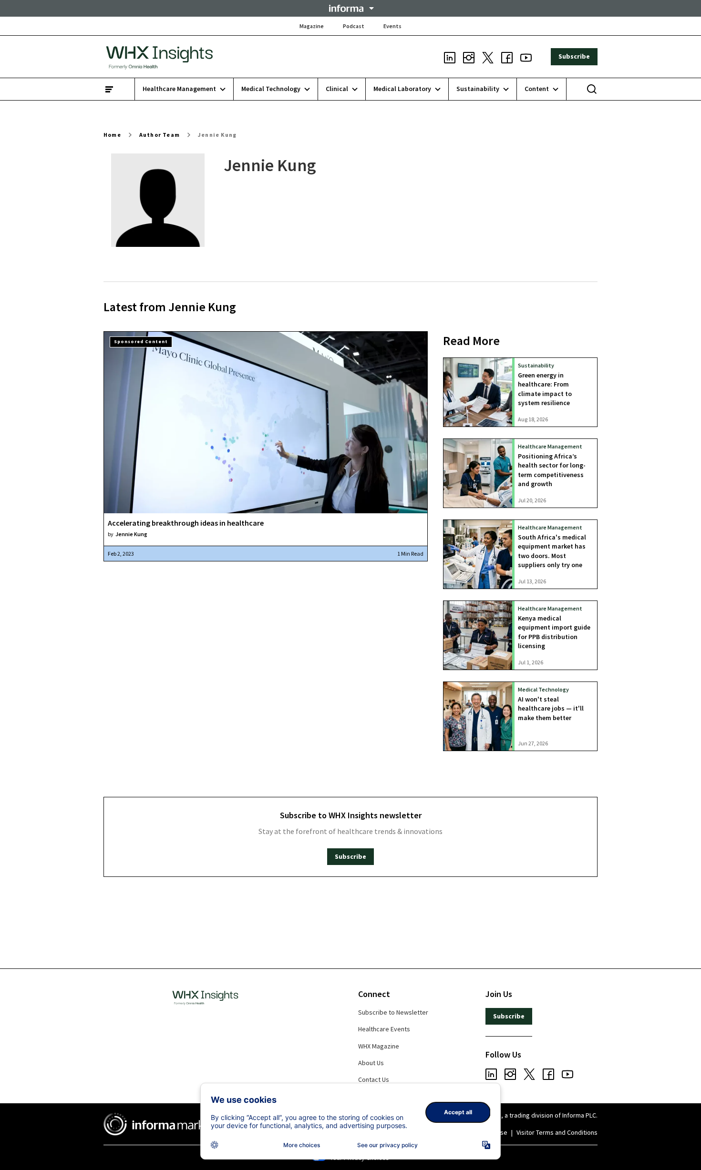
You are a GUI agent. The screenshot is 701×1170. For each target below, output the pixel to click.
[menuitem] (184, 89)
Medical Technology (543, 689)
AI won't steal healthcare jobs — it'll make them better (551, 708)
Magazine (311, 26)
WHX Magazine (378, 1046)
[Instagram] (468, 56)
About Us (371, 1062)
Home (112, 134)
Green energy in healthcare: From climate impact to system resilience (545, 389)
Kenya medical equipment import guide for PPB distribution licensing (554, 632)
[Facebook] (507, 56)
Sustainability (536, 365)
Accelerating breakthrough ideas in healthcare (186, 523)
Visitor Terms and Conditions (557, 1132)
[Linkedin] (449, 56)
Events (392, 26)
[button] (350, 8)
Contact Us (373, 1079)
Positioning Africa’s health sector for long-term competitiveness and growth (552, 470)
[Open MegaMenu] (109, 89)
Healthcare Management (550, 446)
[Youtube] (526, 56)
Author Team (159, 134)
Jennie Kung (217, 134)
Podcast (353, 26)
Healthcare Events (384, 1029)
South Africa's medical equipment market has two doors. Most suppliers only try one (552, 551)
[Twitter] (488, 56)
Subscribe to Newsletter (393, 1012)
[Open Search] (592, 89)
